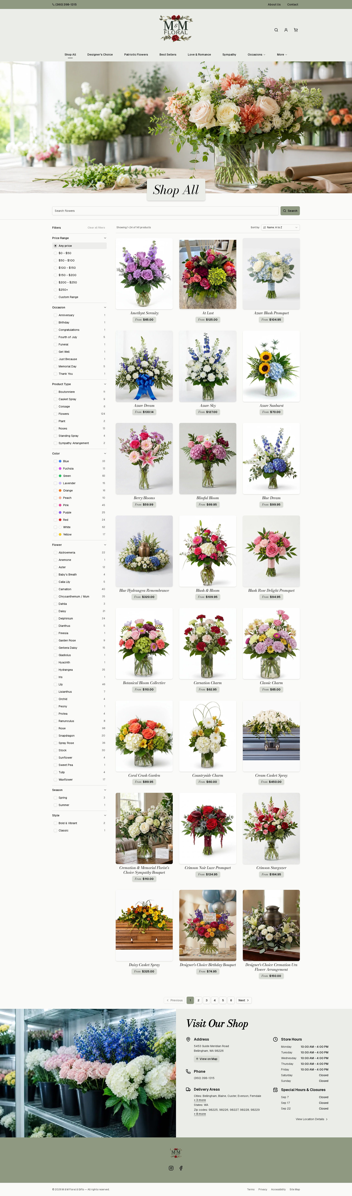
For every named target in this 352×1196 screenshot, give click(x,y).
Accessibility (278, 1189)
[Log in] (286, 30)
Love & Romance (199, 54)
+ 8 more (200, 1114)
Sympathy (229, 54)
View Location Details (310, 1119)
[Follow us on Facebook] (181, 1168)
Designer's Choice (100, 54)
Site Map (295, 1189)
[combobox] (280, 227)
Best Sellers (168, 54)
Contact (292, 4)
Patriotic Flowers (136, 54)
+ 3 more (200, 1100)
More (280, 54)
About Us (274, 4)
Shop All (70, 54)
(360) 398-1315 (66, 4)
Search (292, 211)
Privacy (262, 1189)
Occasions (255, 54)
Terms (250, 1189)
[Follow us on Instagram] (171, 1168)
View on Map (208, 1059)
